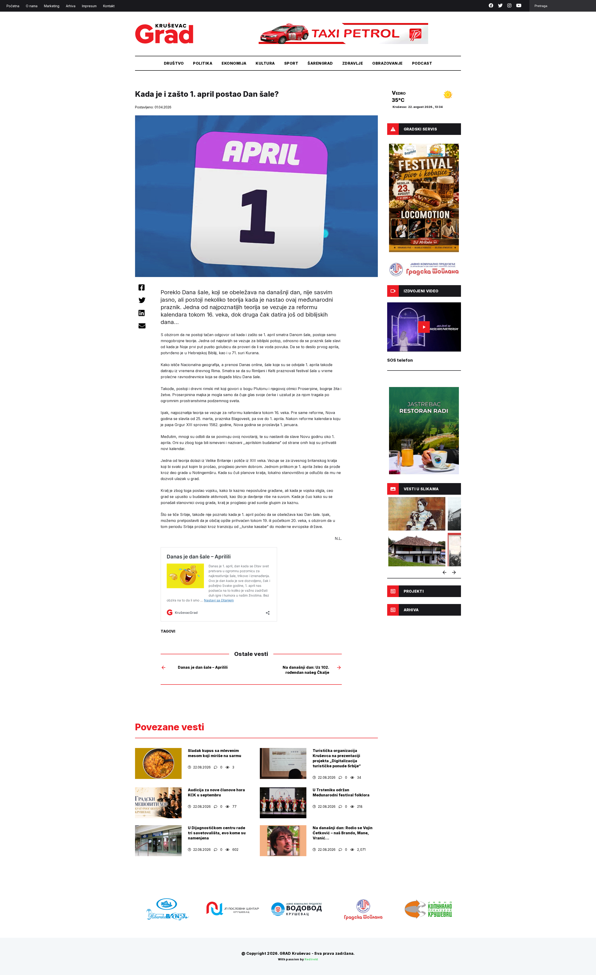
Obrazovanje (387, 63)
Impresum (89, 6)
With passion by (298, 959)
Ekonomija (234, 63)
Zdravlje (352, 63)
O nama (31, 6)
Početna (13, 6)
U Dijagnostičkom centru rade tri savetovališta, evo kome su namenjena (217, 832)
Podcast (422, 63)
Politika (202, 63)
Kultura (265, 63)
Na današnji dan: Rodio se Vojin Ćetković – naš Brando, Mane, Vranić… (342, 832)
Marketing (51, 6)
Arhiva (70, 6)
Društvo (174, 63)
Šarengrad (320, 63)
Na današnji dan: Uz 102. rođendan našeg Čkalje (306, 670)
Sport (291, 63)
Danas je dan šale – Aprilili (203, 667)
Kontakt (109, 6)
